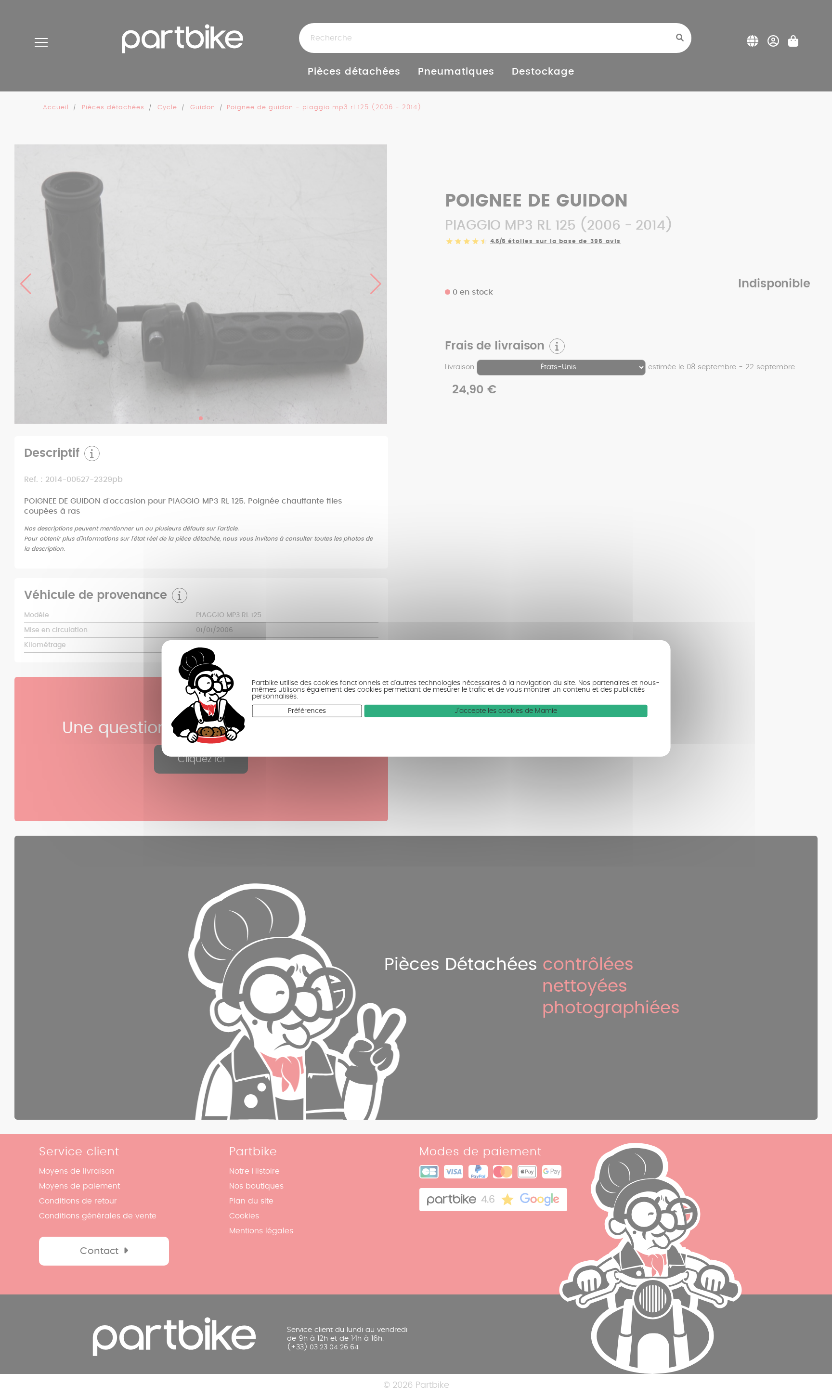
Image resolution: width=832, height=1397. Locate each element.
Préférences (307, 711)
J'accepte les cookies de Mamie (506, 711)
